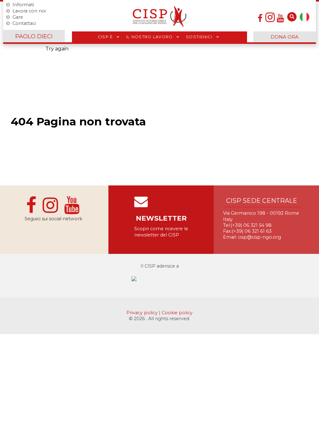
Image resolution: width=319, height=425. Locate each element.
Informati (23, 4)
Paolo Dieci (34, 36)
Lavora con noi (29, 11)
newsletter (161, 218)
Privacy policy (142, 312)
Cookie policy (177, 312)
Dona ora (284, 37)
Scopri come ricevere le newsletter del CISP (161, 231)
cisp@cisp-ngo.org (259, 237)
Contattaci (24, 23)
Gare (17, 17)
